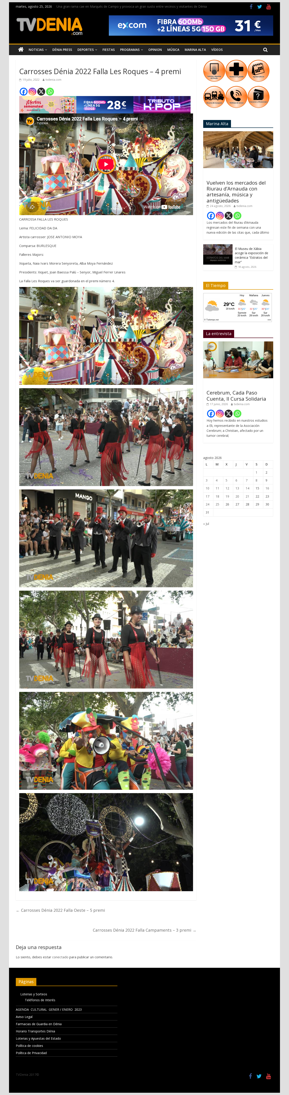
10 (207, 488)
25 (217, 504)
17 (207, 496)
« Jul (206, 524)
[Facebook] (24, 92)
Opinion (155, 49)
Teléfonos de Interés (40, 1000)
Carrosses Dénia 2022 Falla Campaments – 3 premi (144, 930)
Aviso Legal (24, 1017)
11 (217, 488)
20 (237, 496)
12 (227, 488)
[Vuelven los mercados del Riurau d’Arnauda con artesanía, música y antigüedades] (238, 134)
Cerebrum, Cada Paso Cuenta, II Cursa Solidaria (236, 395)
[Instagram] (32, 92)
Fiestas (109, 49)
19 (227, 496)
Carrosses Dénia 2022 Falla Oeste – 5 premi (60, 910)
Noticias (36, 49)
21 (247, 496)
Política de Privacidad (31, 1053)
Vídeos (217, 49)
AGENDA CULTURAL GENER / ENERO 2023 (49, 1009)
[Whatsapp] (50, 92)
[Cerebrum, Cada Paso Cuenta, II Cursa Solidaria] (238, 344)
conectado (60, 957)
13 (237, 488)
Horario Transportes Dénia (35, 1031)
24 (207, 504)
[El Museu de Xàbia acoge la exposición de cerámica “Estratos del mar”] (218, 246)
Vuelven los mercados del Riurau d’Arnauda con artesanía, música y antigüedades (236, 191)
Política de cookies (29, 1045)
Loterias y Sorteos (33, 994)
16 (267, 488)
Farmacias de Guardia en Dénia (39, 1024)
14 (247, 488)
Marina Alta (195, 49)
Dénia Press (62, 49)
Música (173, 49)
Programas (130, 49)
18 (217, 496)
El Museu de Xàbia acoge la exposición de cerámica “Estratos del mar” (251, 255)
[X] (41, 92)
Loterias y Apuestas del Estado (38, 1038)
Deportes (85, 49)
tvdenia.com (53, 80)
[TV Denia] (21, 50)
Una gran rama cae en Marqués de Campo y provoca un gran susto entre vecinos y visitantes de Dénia (131, 6)
